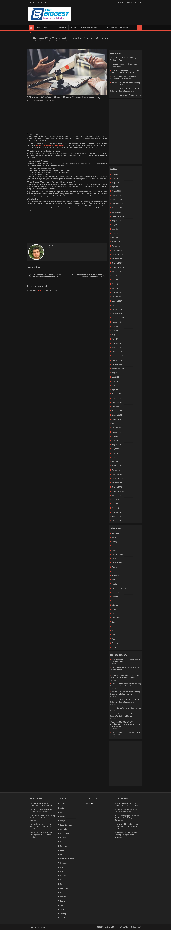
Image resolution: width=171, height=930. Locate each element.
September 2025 (118, 216)
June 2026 (115, 178)
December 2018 (117, 478)
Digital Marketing (118, 554)
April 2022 (115, 390)
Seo (113, 622)
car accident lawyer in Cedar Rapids (49, 145)
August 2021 (116, 423)
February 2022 (117, 398)
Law (52, 100)
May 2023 (115, 335)
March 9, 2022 (40, 100)
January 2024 (117, 301)
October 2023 (117, 313)
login (32, 2)
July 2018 (115, 499)
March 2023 (116, 343)
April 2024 (115, 288)
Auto (37, 28)
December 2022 (117, 356)
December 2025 (117, 204)
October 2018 (117, 487)
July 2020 (115, 436)
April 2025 (115, 237)
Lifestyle (115, 605)
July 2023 (115, 326)
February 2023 (117, 347)
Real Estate (116, 618)
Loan (114, 609)
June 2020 (115, 440)
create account (41, 2)
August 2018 (116, 495)
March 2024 (116, 292)
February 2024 (117, 297)
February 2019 (117, 470)
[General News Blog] (31, 27)
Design (114, 550)
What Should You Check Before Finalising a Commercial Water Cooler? (41, 826)
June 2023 (115, 330)
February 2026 (117, 195)
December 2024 (117, 254)
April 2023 (115, 339)
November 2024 (117, 259)
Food (114, 571)
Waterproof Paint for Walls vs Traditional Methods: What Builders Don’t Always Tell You (125, 724)
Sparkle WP (137, 927)
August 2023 (116, 322)
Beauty (114, 542)
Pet (113, 613)
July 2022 (115, 377)
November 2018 (117, 483)
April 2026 (115, 187)
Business (48, 28)
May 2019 (115, 457)
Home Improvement (88, 28)
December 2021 (117, 407)
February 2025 (117, 246)
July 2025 (115, 225)
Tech (105, 28)
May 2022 (115, 385)
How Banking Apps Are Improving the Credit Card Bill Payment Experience (42, 818)
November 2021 (117, 411)
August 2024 (116, 271)
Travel (114, 28)
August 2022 (116, 373)
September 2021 (118, 419)
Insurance (115, 592)
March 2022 (116, 394)
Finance (115, 567)
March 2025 (116, 242)
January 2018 (117, 521)
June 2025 (115, 229)
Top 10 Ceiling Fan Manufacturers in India (126, 95)
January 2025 (117, 250)
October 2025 (117, 212)
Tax (113, 635)
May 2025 (115, 233)
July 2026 (115, 174)
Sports (114, 630)
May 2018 (115, 508)
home (43, 927)
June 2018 (115, 504)
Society (114, 626)
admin (30, 100)
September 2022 (118, 368)
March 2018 (116, 512)
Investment (116, 597)
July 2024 (115, 275)
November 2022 (117, 360)
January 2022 (117, 402)
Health (73, 28)
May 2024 (115, 284)
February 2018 (117, 516)
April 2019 (115, 461)
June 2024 (115, 280)
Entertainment (117, 563)
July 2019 (115, 449)
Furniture (115, 575)
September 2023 (118, 318)
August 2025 (116, 221)
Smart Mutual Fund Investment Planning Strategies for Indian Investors (41, 835)
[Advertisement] (67, 117)
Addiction (115, 533)
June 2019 (115, 453)
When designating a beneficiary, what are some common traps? (87, 275)
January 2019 (117, 474)
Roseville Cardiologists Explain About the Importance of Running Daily (47, 275)
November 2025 (117, 208)
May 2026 (115, 183)
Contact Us (125, 28)
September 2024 (118, 267)
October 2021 (117, 415)
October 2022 (117, 364)
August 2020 (116, 432)
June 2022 (115, 381)
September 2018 (118, 491)
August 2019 (116, 445)
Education (62, 28)
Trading (115, 643)
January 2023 (117, 352)
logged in (39, 290)
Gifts (114, 580)
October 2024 (117, 263)
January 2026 (117, 199)
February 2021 (117, 428)
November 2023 (117, 309)
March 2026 (116, 191)
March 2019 (116, 466)
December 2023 (117, 305)
